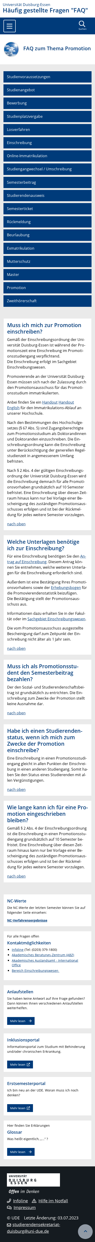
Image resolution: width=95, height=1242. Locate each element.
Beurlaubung (18, 234)
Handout (50, 402)
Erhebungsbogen (66, 587)
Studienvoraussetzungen (28, 76)
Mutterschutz (18, 261)
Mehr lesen (17, 1021)
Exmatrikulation (20, 248)
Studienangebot (21, 89)
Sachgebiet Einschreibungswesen (56, 618)
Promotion (16, 287)
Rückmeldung (19, 221)
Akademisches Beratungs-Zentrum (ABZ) (43, 955)
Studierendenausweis (26, 195)
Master (13, 274)
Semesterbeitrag (21, 182)
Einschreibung (19, 142)
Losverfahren (18, 129)
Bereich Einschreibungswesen (35, 970)
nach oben (16, 523)
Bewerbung (17, 103)
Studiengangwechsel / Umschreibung (39, 169)
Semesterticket (20, 208)
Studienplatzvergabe (25, 116)
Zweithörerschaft (22, 300)
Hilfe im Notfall (53, 1201)
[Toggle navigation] (9, 26)
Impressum (25, 1207)
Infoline (18, 949)
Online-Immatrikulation (27, 155)
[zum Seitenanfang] (85, 1231)
